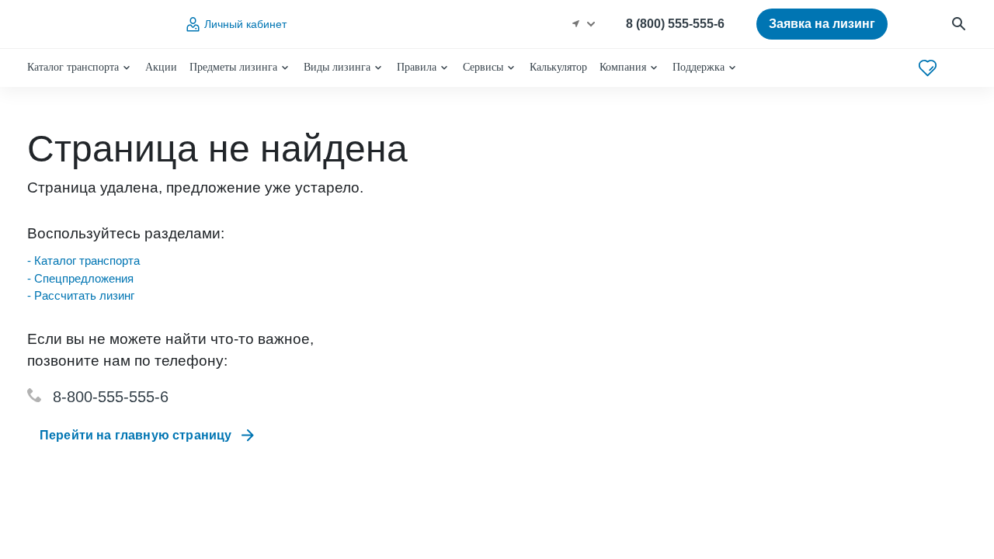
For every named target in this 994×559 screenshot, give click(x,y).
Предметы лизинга (233, 67)
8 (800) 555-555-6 (675, 23)
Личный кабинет (245, 24)
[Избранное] (928, 68)
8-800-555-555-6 (111, 396)
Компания (623, 67)
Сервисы (483, 67)
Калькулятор (558, 67)
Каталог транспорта (73, 67)
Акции (161, 67)
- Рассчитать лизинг (80, 295)
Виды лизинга (337, 67)
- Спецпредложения (80, 278)
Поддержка (699, 67)
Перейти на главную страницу (135, 435)
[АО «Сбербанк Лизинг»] (90, 24)
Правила (416, 67)
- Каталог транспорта (83, 260)
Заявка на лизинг (822, 23)
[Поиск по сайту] (959, 24)
